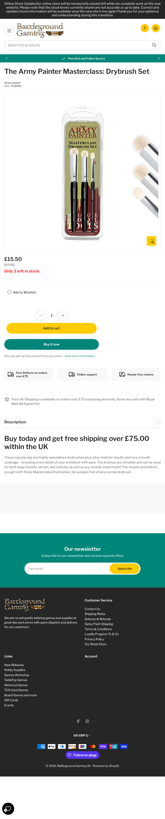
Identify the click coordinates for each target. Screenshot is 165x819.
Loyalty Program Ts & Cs (102, 634)
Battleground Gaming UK (73, 766)
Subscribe (125, 568)
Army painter (12, 82)
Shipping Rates (95, 614)
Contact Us (92, 609)
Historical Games (16, 685)
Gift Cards (11, 700)
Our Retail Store (95, 644)
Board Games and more (20, 695)
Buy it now (52, 344)
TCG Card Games (16, 690)
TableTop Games (15, 680)
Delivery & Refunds (98, 619)
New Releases (14, 665)
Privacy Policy (94, 639)
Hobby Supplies (14, 670)
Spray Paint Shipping (99, 624)
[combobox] (82, 45)
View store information (79, 356)
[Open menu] (9, 31)
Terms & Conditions (98, 629)
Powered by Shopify (106, 766)
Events (9, 705)
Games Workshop (16, 675)
